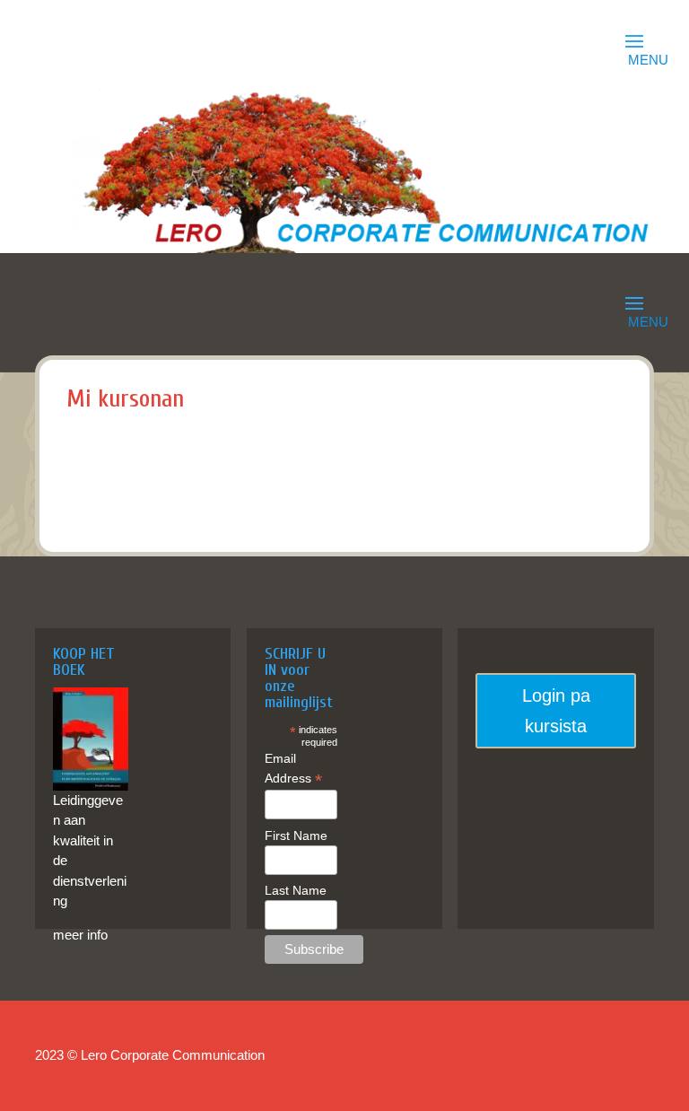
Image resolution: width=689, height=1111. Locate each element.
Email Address (293, 769)
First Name (296, 835)
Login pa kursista (556, 711)
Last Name (296, 890)
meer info (80, 934)
